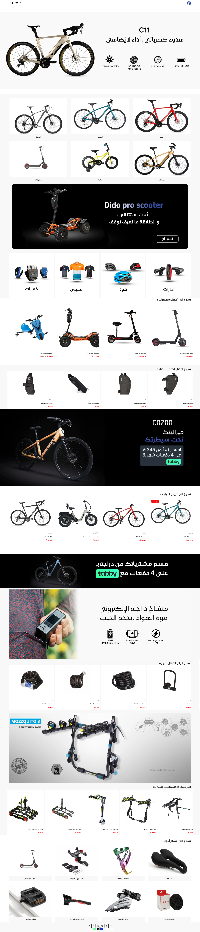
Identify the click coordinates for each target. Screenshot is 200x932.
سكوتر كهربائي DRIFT (113, 353)
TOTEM (88, 400)
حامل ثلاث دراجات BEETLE (150, 829)
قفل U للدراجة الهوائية (186, 703)
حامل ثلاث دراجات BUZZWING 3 (35, 829)
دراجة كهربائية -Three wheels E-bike (91, 536)
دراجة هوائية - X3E (188, 536)
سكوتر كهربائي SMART (66, 353)
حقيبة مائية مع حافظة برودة (179, 403)
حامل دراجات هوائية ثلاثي (187, 829)
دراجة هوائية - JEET (48, 536)
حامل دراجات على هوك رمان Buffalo (110, 829)
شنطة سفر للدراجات (133, 403)
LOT (143, 700)
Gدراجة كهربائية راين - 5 (19, 353)
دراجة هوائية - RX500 (141, 536)
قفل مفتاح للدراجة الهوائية (93, 703)
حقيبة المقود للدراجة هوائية (85, 403)
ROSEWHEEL (133, 400)
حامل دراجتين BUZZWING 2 (74, 829)
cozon (144, 533)
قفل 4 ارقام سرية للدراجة (47, 703)
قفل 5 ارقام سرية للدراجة (139, 703)
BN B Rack (181, 400)
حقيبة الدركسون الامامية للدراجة (37, 403)
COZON (96, 533)
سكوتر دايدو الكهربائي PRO (159, 353)
